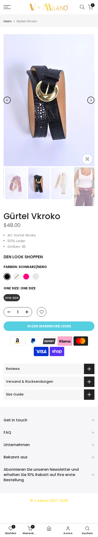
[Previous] (7, 100)
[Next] (90, 100)
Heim (8, 21)
